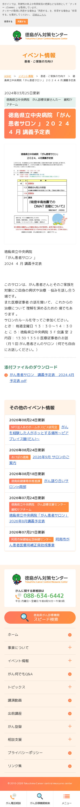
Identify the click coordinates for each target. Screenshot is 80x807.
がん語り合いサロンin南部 (39, 480)
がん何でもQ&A (20, 674)
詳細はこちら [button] (39, 14)
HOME (7, 76)
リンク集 (15, 765)
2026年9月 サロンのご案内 (39, 456)
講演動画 (15, 700)
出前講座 (15, 713)
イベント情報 (25, 76)
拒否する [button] (8, 21)
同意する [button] (22, 21)
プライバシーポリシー (25, 752)
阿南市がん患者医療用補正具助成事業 (39, 538)
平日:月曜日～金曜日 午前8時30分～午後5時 (40, 596)
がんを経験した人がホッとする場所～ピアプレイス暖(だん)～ (39, 429)
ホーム (13, 634)
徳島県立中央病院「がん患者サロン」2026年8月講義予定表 (39, 509)
